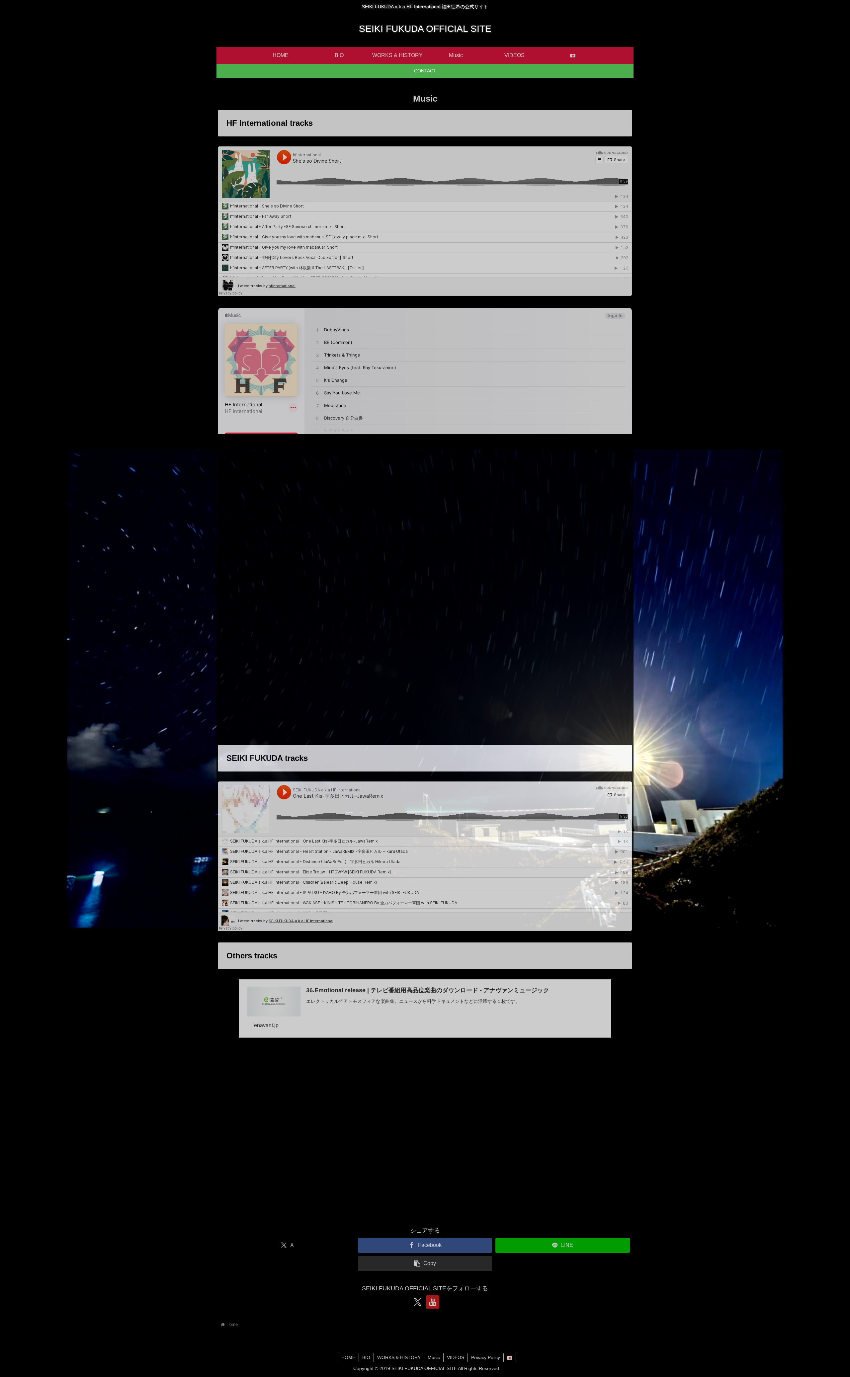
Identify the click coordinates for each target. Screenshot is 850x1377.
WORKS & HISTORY (399, 1357)
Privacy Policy (485, 1357)
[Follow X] (417, 1302)
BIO (366, 1357)
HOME (348, 1357)
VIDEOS (455, 1357)
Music (434, 1357)
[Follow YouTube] (432, 1302)
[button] (425, 1263)
